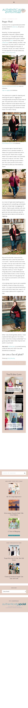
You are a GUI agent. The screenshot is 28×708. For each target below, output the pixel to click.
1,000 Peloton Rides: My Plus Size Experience (14, 389)
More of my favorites (14, 535)
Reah (11, 40)
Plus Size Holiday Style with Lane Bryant (14, 425)
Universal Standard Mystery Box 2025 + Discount (14, 406)
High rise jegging (6, 90)
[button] (14, 2)
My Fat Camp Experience (14, 496)
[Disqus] (14, 451)
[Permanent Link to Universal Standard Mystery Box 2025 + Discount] (14, 411)
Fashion (4, 18)
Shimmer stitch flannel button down (10, 86)
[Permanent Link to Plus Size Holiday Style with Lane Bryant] (14, 429)
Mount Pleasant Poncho (7, 143)
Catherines (15, 26)
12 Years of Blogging (14, 531)
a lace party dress (10, 52)
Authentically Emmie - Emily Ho (14, 11)
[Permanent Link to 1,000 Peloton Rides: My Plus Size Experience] (14, 393)
